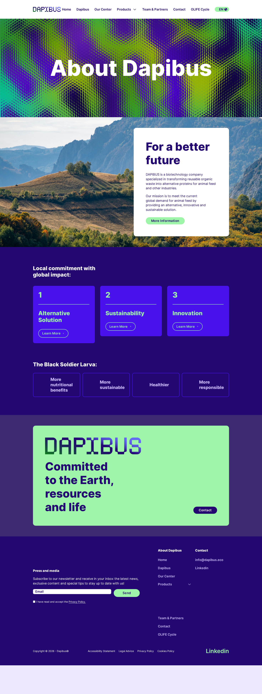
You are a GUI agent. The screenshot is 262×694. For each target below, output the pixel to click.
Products (124, 9)
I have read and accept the (61, 601)
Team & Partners (155, 9)
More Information (165, 221)
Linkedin (201, 568)
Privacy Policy (145, 651)
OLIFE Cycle (200, 9)
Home (66, 9)
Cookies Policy (165, 651)
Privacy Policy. (77, 601)
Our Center (103, 9)
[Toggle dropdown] (189, 584)
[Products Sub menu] (135, 9)
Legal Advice (126, 651)
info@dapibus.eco (209, 560)
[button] (222, 9)
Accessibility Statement (101, 651)
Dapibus (82, 9)
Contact (179, 9)
